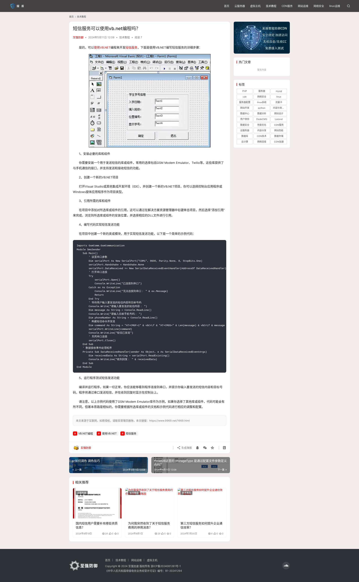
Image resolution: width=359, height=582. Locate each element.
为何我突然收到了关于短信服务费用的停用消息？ (149, 525)
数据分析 (261, 113)
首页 (226, 5)
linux (278, 96)
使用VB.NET (102, 47)
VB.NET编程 (85, 433)
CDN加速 (279, 141)
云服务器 (239, 5)
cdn (245, 96)
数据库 (244, 136)
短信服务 (131, 47)
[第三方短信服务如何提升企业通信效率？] (202, 503)
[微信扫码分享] (205, 447)
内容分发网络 (279, 107)
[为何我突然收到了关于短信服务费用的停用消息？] (149, 503)
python (261, 107)
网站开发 (244, 107)
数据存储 (278, 136)
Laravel (279, 119)
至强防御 (78, 37)
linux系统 (261, 102)
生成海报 (186, 447)
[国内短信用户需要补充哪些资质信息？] (97, 503)
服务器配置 (244, 102)
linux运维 (334, 5)
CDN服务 (287, 5)
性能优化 (261, 124)
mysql (279, 91)
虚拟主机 (255, 5)
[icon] (286, 565)
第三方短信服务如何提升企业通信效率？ (201, 525)
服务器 (261, 91)
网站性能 (278, 130)
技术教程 (271, 5)
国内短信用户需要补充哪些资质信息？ (97, 525)
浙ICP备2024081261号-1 (166, 566)
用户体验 (244, 119)
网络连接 (261, 141)
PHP (244, 91)
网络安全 (319, 5)
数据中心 (244, 113)
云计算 (244, 141)
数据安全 (244, 124)
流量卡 (278, 102)
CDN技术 (261, 136)
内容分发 (261, 130)
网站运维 (303, 5)
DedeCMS (261, 119)
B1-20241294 (173, 570)
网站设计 (278, 113)
